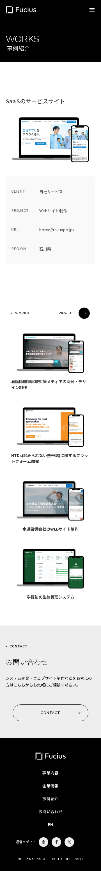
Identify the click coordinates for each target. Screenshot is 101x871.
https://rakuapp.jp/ (56, 230)
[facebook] (43, 842)
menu (92, 9)
